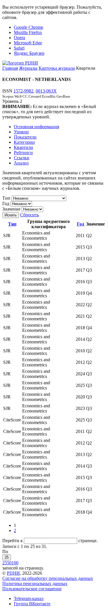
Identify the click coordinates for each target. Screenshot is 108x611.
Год (5, 203)
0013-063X (46, 90)
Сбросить (29, 214)
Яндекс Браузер (29, 53)
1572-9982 (23, 90)
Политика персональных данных (34, 583)
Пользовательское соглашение (32, 588)
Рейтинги (23, 152)
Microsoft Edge (28, 42)
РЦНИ (13, 573)
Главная (10, 68)
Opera (19, 37)
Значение (11, 209)
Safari (19, 48)
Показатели (25, 137)
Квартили (23, 147)
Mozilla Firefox (28, 32)
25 (7, 557)
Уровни (21, 131)
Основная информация (36, 126)
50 (9, 562)
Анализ (21, 162)
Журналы (28, 68)
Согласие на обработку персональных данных (47, 578)
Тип (6, 198)
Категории (24, 142)
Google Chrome (28, 27)
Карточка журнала (57, 68)
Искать (11, 215)
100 (15, 562)
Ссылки (21, 157)
